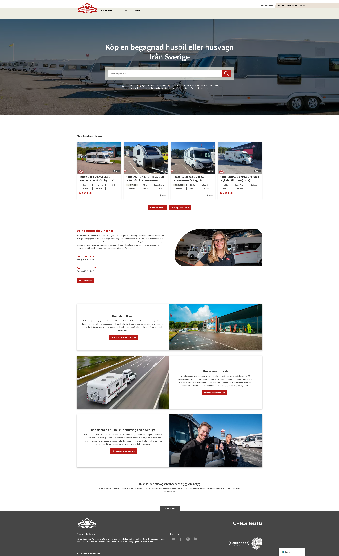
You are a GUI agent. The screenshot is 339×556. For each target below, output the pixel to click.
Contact (129, 11)
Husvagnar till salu (180, 207)
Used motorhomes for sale (123, 337)
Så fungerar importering (123, 451)
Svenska (302, 5)
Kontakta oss (85, 280)
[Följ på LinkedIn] (195, 539)
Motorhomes (106, 11)
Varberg (281, 5)
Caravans (118, 11)
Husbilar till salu (157, 207)
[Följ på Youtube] (173, 539)
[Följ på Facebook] (180, 539)
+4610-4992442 (267, 5)
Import (138, 11)
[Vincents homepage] (87, 13)
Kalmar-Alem (292, 5)
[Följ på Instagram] (188, 539)
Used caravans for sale (214, 392)
